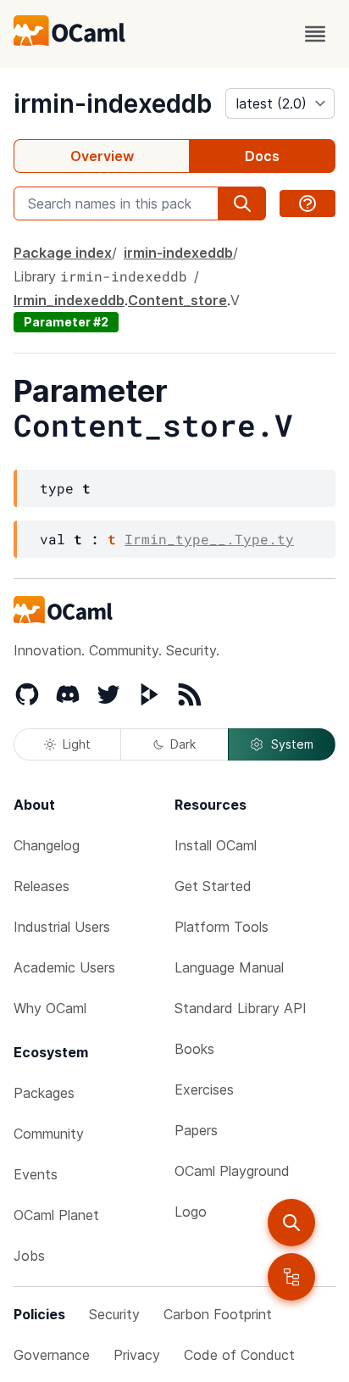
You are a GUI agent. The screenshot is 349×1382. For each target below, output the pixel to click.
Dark (183, 744)
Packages (44, 1092)
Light (77, 744)
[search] (291, 1222)
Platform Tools (221, 926)
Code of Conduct (239, 1354)
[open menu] (315, 33)
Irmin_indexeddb (69, 300)
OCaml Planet (56, 1214)
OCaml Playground (232, 1170)
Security (114, 1314)
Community (49, 1133)
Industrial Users (62, 926)
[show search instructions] (307, 203)
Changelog (47, 845)
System (292, 744)
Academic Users (64, 967)
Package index (63, 252)
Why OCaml (50, 1008)
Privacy (137, 1354)
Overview (102, 156)
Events (36, 1174)
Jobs (29, 1255)
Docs (262, 156)
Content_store (177, 300)
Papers (196, 1130)
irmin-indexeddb (113, 103)
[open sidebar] (291, 1277)
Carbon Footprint (217, 1314)
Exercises (204, 1089)
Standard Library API (240, 1008)
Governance (52, 1354)
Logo (190, 1211)
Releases (41, 886)
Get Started (213, 886)
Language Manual (229, 967)
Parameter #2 (66, 322)
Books (194, 1048)
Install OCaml (215, 845)
